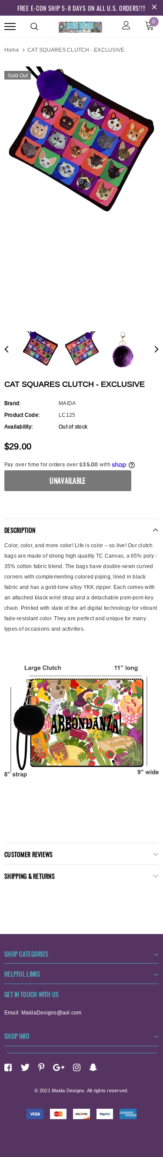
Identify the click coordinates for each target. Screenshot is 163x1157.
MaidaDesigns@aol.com (51, 1012)
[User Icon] (126, 26)
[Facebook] (8, 1067)
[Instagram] (76, 1067)
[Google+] (58, 1067)
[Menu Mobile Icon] (10, 26)
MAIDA (67, 403)
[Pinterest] (41, 1067)
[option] (81, 143)
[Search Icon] (34, 26)
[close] (154, 7)
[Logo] (80, 25)
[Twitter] (25, 1067)
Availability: (18, 426)
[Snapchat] (93, 1067)
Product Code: (22, 415)
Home (11, 50)
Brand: (12, 403)
